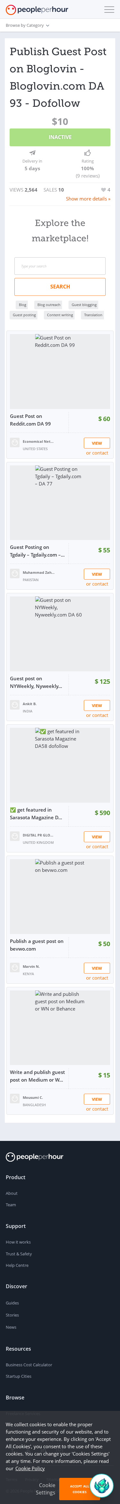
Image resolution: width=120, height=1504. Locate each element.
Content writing (60, 314)
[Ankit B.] (15, 704)
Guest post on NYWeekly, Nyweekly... (36, 682)
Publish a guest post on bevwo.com (37, 945)
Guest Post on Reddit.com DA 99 (30, 420)
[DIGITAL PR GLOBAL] (15, 835)
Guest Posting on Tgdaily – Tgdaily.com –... (37, 551)
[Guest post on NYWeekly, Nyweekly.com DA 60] (60, 633)
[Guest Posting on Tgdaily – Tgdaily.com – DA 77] (60, 502)
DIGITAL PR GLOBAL (39, 835)
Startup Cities (18, 1376)
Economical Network (39, 441)
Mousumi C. (33, 1097)
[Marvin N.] (15, 967)
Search (60, 286)
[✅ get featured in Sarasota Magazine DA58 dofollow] (60, 765)
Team (11, 1205)
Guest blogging (84, 304)
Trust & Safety (19, 1254)
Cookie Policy (30, 1468)
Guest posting (24, 314)
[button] (107, 9)
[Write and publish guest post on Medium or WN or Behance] (60, 1027)
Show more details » (88, 198)
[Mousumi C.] (15, 1098)
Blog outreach (48, 304)
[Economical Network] (15, 442)
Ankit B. (29, 703)
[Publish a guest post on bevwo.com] (60, 896)
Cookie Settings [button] (45, 1489)
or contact (97, 452)
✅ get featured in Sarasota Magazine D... (36, 814)
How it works (18, 1242)
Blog (22, 304)
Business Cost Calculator (29, 1365)
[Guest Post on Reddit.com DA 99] (60, 371)
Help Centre (17, 1265)
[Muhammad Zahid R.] (15, 573)
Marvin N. (31, 966)
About (12, 1193)
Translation (93, 314)
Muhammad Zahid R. (39, 572)
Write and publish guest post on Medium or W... (37, 1076)
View (97, 443)
